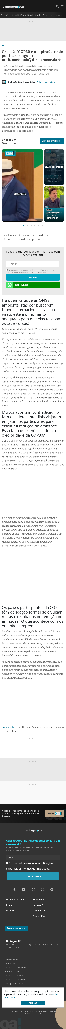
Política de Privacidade (39, 272)
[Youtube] (23, 889)
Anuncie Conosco (16, 928)
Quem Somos (11, 960)
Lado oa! (58, 15)
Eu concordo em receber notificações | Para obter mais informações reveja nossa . (31, 271)
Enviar (33, 277)
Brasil (30, 15)
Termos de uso (12, 972)
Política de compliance (16, 980)
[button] (24, 226)
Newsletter (39, 916)
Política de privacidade (16, 968)
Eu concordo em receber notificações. (31, 863)
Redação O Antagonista (21, 82)
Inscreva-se (21, 285)
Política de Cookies (14, 976)
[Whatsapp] (33, 889)
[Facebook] (51, 889)
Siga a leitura (9, 726)
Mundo (38, 15)
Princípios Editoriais (14, 984)
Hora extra (10, 964)
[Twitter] (14, 889)
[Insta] (42, 889)
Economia (47, 15)
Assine (50, 813)
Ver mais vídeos (51, 140)
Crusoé (4, 15)
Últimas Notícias (18, 15)
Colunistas (39, 911)
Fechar (33, 1003)
